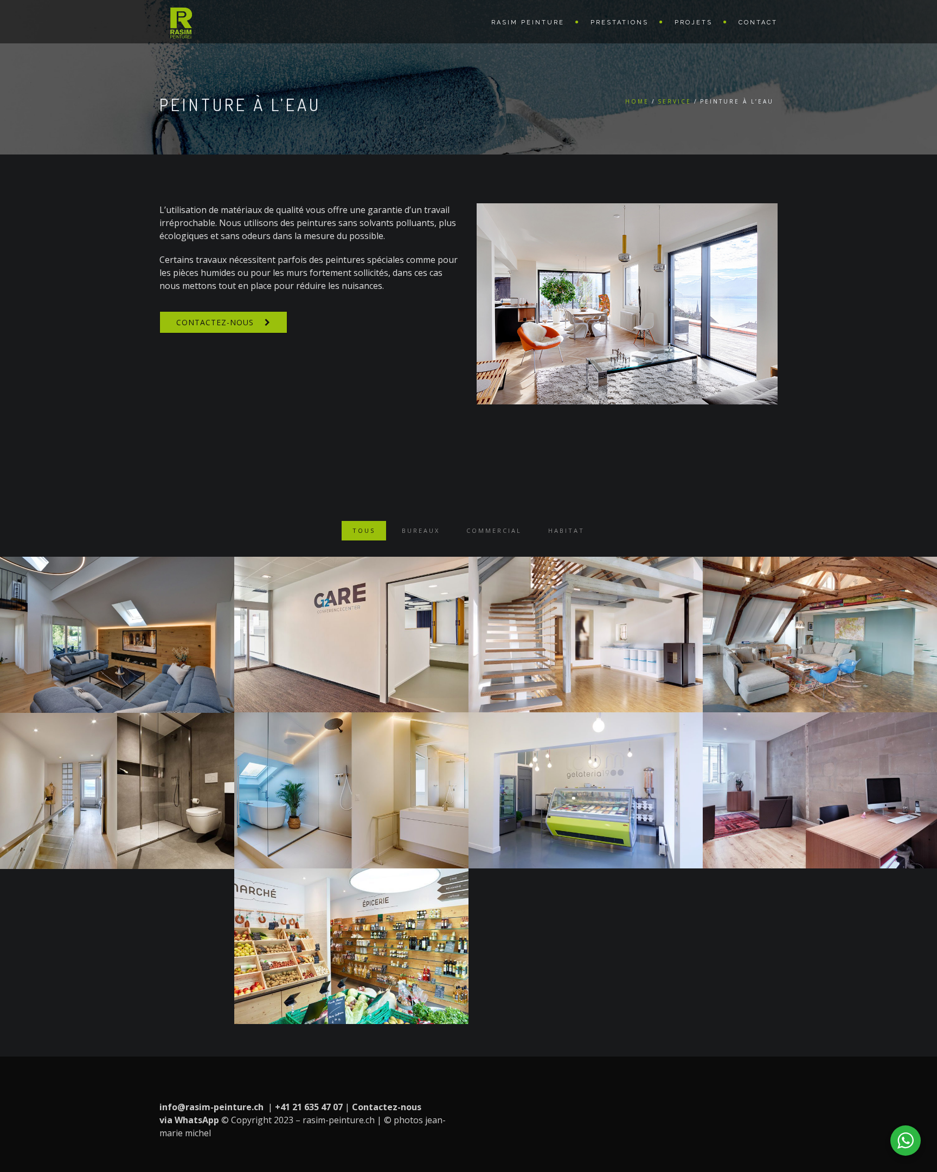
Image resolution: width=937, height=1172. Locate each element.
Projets (694, 22)
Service (674, 101)
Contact (758, 22)
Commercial (494, 530)
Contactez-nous (215, 322)
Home (637, 101)
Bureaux (421, 530)
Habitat (566, 530)
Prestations (620, 22)
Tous (363, 530)
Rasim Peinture (527, 22)
